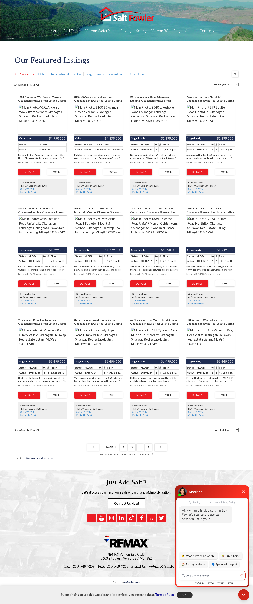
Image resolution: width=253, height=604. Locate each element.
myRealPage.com (132, 582)
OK (184, 595)
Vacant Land (116, 74)
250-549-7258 (27, 188)
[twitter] (161, 518)
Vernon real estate (39, 458)
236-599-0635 (139, 300)
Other (42, 74)
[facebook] (141, 518)
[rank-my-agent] (151, 518)
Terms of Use (164, 595)
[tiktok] (131, 518)
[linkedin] (121, 518)
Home (41, 30)
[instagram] (111, 518)
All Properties (24, 74)
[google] (91, 518)
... (140, 447)
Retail (77, 74)
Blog (176, 30)
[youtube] (101, 518)
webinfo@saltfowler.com (168, 566)
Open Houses (139, 74)
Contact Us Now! (126, 503)
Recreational (60, 74)
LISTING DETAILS (29, 172)
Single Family (95, 74)
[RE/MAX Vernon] (126, 542)
